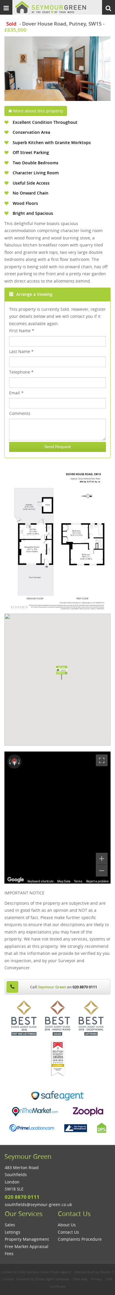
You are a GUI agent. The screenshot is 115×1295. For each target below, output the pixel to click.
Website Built (84, 1272)
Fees (9, 1253)
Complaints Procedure (80, 1239)
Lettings (12, 1232)
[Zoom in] (102, 859)
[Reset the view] (14, 761)
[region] (57, 818)
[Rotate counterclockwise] (9, 761)
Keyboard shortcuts (40, 881)
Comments (19, 413)
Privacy (96, 1279)
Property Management (27, 1239)
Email (16, 393)
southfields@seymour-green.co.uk (38, 1204)
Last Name (21, 351)
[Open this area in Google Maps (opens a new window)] (15, 880)
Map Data (63, 881)
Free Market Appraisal (26, 1246)
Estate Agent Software (52, 1279)
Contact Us (68, 1232)
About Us (67, 1225)
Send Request (57, 446)
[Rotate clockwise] (19, 761)
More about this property (37, 111)
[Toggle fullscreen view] (102, 760)
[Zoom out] (102, 871)
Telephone (21, 372)
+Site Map (80, 1279)
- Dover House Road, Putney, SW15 (54, 23)
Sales (10, 1225)
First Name (21, 330)
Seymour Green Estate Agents (48, 1272)
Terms (78, 881)
